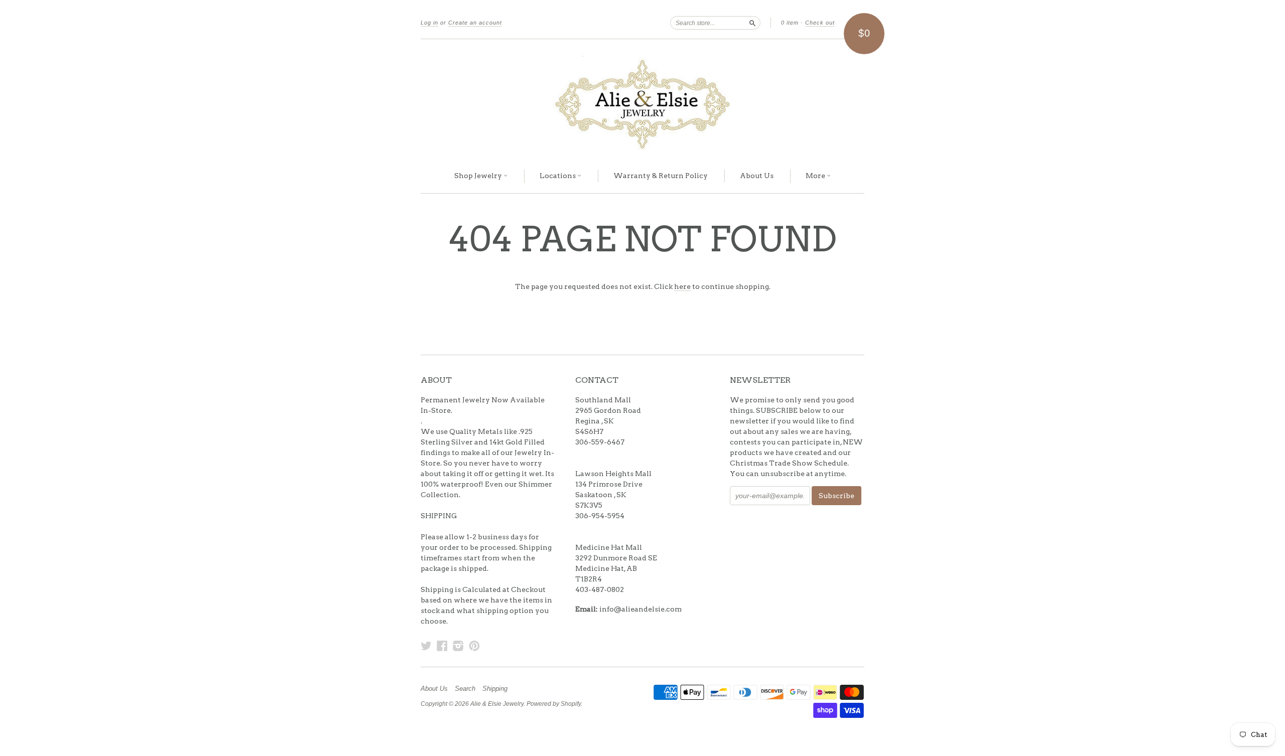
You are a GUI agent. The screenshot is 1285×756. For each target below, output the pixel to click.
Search (465, 688)
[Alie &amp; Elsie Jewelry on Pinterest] (474, 646)
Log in (429, 23)
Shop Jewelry (478, 176)
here (682, 286)
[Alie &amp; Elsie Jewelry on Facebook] (442, 646)
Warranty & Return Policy (660, 176)
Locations (558, 176)
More (816, 176)
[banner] (642, 99)
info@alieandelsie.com (640, 609)
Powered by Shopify (554, 703)
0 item (790, 23)
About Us (757, 176)
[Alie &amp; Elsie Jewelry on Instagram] (458, 646)
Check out (820, 23)
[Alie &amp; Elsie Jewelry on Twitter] (426, 646)
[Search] (752, 23)
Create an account (475, 23)
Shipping (494, 688)
